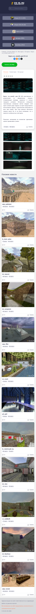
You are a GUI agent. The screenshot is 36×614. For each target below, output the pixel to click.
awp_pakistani (6, 204)
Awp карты (5, 206)
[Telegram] (19, 59)
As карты (5, 381)
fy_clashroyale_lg (7, 449)
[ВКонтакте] (14, 59)
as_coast (5, 379)
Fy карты (5, 241)
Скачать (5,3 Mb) (9, 64)
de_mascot (5, 274)
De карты (11, 276)
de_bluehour (6, 554)
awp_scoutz (6, 589)
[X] (22, 59)
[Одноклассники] (17, 59)
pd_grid (4, 414)
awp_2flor (5, 344)
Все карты (12, 126)
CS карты (6, 126)
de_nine (4, 484)
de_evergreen (6, 309)
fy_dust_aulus (6, 239)
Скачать (31, 126)
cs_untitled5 (6, 519)
